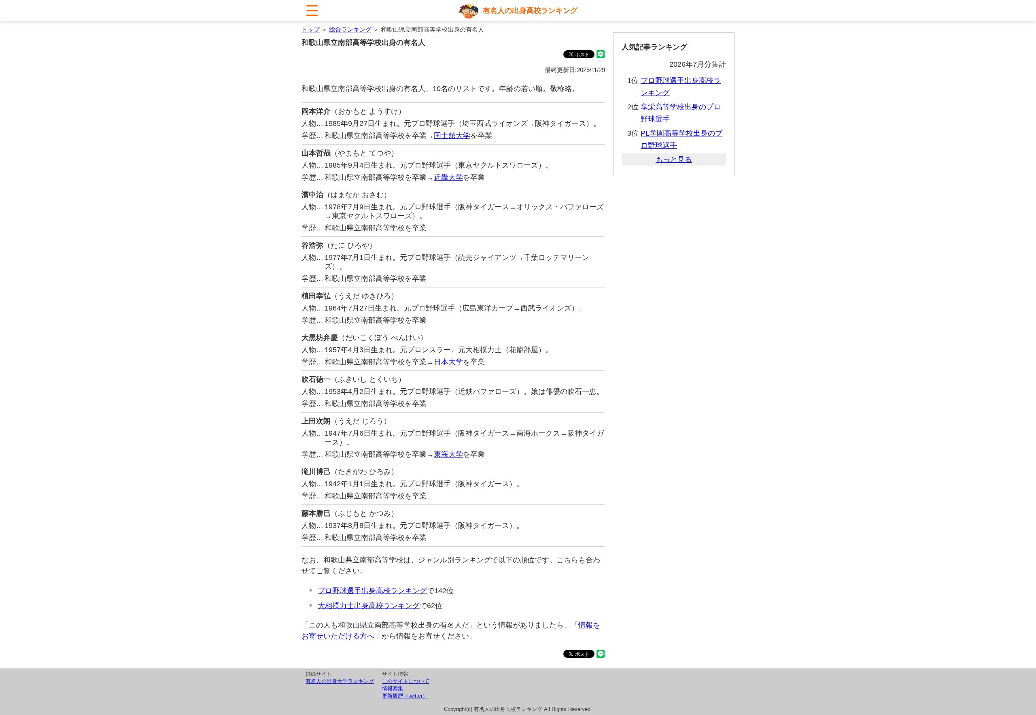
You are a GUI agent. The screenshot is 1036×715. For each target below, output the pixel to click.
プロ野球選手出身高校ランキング (372, 591)
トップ (310, 29)
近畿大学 (448, 177)
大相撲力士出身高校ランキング (369, 606)
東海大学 (448, 454)
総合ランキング (350, 29)
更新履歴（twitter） (405, 696)
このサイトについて (405, 681)
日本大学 (448, 362)
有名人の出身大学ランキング (340, 681)
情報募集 (392, 688)
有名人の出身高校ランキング (530, 10)
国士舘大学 (452, 136)
